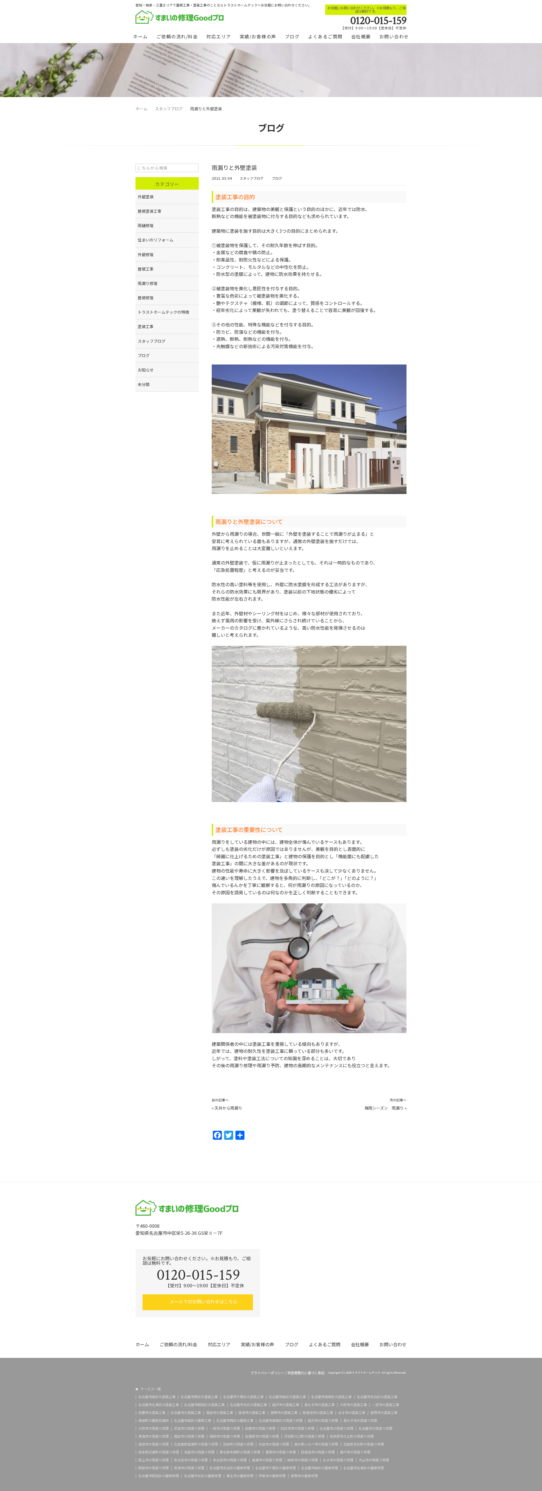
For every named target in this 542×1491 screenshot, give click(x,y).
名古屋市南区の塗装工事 (157, 1396)
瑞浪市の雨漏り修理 (153, 1444)
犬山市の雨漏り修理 (374, 1460)
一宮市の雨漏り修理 (224, 1428)
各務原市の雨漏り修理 (262, 1436)
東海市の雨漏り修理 (153, 1436)
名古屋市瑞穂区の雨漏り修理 (281, 1420)
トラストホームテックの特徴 (163, 312)
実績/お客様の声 (258, 36)
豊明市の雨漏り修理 (280, 1452)
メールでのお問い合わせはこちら (203, 1301)
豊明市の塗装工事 (284, 1412)
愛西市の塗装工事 (383, 1412)
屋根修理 (146, 297)
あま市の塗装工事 (351, 1412)
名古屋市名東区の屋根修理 (363, 1468)
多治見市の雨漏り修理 (191, 1460)
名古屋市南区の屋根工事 (192, 1420)
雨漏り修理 (148, 283)
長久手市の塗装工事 (319, 1404)
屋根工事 (146, 269)
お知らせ (146, 370)
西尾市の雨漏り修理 (153, 1468)
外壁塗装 (146, 196)
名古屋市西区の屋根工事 (234, 1420)
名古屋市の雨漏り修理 (336, 1428)
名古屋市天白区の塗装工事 (377, 1396)
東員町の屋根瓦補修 (153, 1420)
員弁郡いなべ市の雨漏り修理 (316, 1444)
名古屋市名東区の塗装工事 (158, 1404)
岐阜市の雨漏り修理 (302, 1460)
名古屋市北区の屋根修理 (202, 1475)
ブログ (292, 36)
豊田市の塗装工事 (219, 1412)
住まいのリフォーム (155, 240)
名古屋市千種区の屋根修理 (275, 1468)
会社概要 (361, 36)
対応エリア (218, 36)
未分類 (144, 384)
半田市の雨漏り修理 (274, 1444)
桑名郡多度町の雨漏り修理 (240, 1452)
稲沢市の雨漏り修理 (323, 1420)
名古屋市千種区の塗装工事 (243, 1396)
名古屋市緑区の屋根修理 (319, 1468)
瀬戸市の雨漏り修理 (355, 1452)
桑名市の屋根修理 (239, 1475)
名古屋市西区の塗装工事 (199, 1396)
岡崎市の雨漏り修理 (224, 1436)
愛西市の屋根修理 (304, 1475)
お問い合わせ (394, 36)
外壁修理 (146, 254)
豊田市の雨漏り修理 (189, 1436)
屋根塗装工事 (149, 211)
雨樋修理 (146, 225)
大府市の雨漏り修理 (153, 1428)
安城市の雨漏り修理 (189, 1428)
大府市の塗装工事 (353, 1404)
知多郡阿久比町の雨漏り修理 (352, 1436)
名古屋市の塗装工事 (186, 1412)
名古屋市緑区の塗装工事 (287, 1396)
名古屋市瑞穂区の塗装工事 (331, 1396)
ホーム (140, 36)
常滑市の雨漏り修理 (189, 1468)
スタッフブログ (251, 178)
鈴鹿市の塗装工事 (151, 1412)
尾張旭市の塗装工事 (318, 1412)
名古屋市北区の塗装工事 (248, 1404)
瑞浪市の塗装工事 (251, 1412)
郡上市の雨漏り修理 (153, 1460)
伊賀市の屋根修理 (272, 1475)
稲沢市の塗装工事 (285, 1404)
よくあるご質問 (325, 36)
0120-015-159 (378, 20)
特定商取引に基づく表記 (306, 1372)
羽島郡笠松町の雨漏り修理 (363, 1444)
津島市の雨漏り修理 (199, 1452)
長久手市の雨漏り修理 (360, 1420)
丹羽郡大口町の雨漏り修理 (304, 1436)
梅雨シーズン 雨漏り (384, 1108)
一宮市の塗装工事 (385, 1404)
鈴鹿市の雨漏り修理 (260, 1428)
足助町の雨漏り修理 (238, 1444)
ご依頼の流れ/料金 (177, 36)
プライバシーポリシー (267, 1372)
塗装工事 (146, 326)
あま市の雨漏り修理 (338, 1460)
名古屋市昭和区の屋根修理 (158, 1475)
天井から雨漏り (228, 1108)
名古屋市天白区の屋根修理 (229, 1468)
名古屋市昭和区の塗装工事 (204, 1404)
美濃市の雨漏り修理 (267, 1460)
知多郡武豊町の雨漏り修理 (158, 1452)
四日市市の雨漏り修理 (297, 1428)
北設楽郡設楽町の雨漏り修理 (196, 1444)
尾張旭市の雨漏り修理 (318, 1452)
